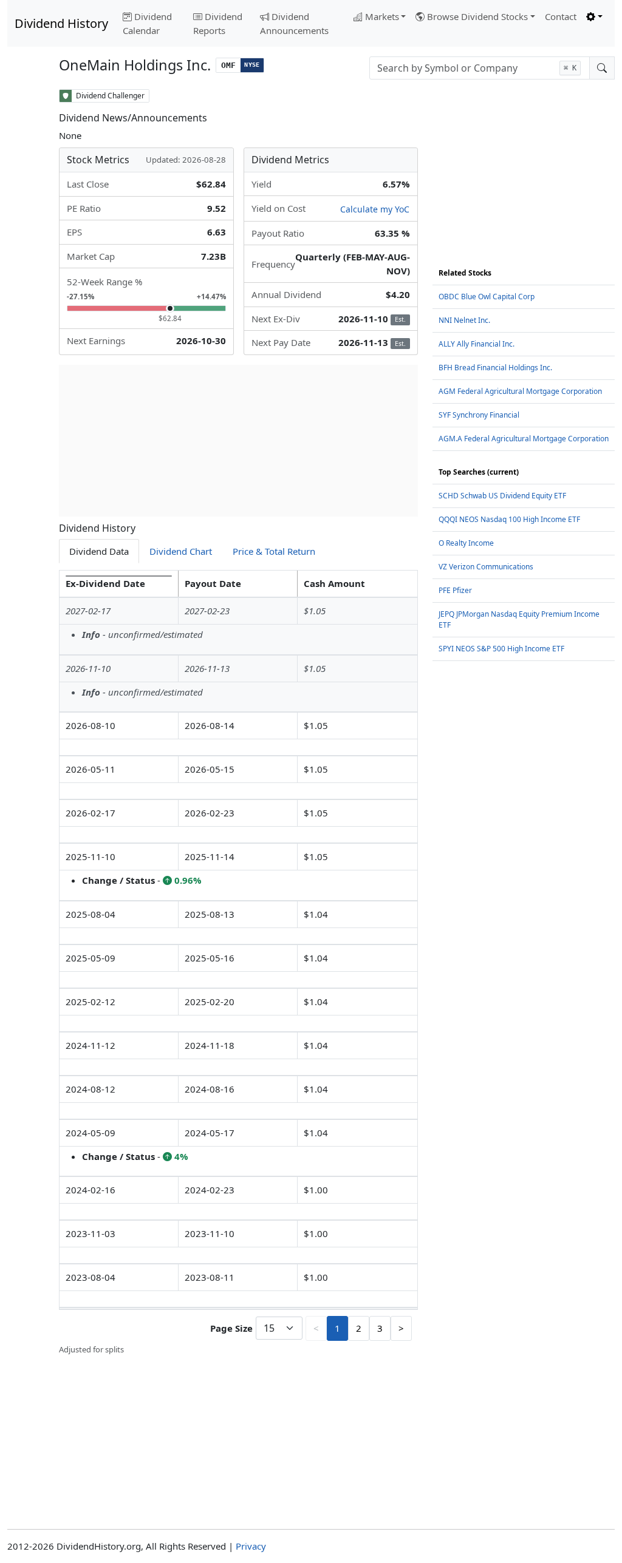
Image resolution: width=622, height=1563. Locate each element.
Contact (560, 16)
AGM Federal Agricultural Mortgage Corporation (520, 391)
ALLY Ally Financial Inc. (476, 344)
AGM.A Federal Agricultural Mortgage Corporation (524, 438)
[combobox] (479, 68)
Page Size (231, 1328)
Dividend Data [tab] (99, 551)
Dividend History (61, 23)
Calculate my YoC (374, 209)
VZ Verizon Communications (486, 566)
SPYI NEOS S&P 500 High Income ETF (501, 648)
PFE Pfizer (455, 590)
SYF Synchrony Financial (479, 415)
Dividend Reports (217, 23)
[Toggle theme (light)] (594, 17)
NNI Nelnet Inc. (464, 320)
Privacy (251, 1546)
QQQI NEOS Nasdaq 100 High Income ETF (509, 519)
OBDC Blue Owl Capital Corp (487, 296)
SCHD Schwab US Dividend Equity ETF (502, 495)
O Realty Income (466, 543)
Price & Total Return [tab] (274, 551)
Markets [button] (382, 16)
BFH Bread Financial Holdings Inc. (495, 367)
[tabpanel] (238, 962)
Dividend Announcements (294, 23)
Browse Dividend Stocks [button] (477, 16)
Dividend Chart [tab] (180, 551)
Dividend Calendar (147, 23)
